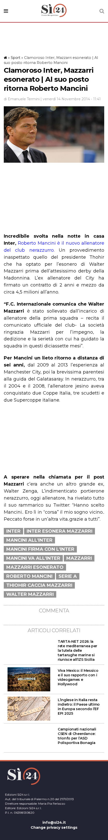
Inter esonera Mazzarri (59, 531)
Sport (15, 57)
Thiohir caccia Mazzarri (39, 585)
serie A (68, 576)
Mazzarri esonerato (35, 567)
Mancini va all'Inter (33, 558)
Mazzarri (79, 558)
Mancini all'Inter (29, 540)
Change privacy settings (54, 827)
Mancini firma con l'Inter (40, 549)
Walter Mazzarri (30, 594)
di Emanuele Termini (22, 99)
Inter (13, 531)
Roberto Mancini (29, 576)
